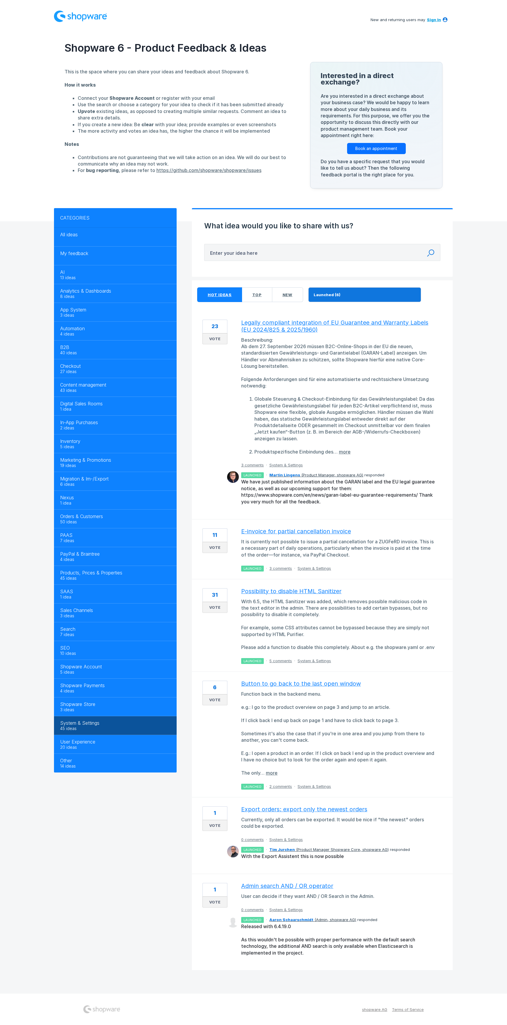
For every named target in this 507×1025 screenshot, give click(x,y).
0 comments (252, 839)
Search (67, 629)
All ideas (69, 234)
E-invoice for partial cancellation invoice (296, 531)
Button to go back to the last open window (301, 683)
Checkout (70, 366)
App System (73, 310)
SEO (65, 648)
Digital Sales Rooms (81, 404)
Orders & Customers (81, 516)
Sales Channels (76, 610)
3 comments (252, 465)
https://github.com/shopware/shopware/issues (208, 170)
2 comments (280, 786)
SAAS (66, 591)
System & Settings (79, 723)
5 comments (280, 660)
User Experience (77, 742)
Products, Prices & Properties (91, 573)
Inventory (70, 441)
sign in (434, 19)
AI (62, 272)
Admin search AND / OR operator (287, 885)
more (345, 451)
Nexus (67, 497)
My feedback (74, 253)
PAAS (66, 535)
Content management (83, 385)
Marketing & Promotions (85, 460)
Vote (214, 338)
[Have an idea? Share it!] (80, 16)
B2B (64, 347)
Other (66, 760)
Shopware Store (77, 704)
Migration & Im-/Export (84, 479)
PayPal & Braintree (80, 554)
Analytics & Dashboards (85, 291)
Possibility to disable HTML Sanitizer (291, 591)
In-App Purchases (79, 422)
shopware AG (374, 1009)
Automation (72, 328)
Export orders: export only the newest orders (304, 809)
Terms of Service (408, 1009)
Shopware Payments (82, 685)
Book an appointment (376, 148)
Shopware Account (81, 667)
